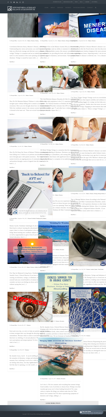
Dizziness (33, 40)
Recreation (62, 249)
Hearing (37, 40)
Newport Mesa (14, 40)
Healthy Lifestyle (38, 267)
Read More (12, 61)
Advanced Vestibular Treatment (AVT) (35, 218)
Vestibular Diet (45, 267)
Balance (29, 40)
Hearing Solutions (101, 193)
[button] (95, 7)
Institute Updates (94, 269)
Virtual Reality (101, 269)
